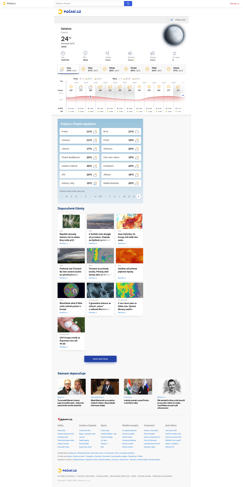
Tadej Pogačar (84, 440)
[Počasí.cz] (69, 11)
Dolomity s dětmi (149, 447)
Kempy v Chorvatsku (151, 430)
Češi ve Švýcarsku (150, 440)
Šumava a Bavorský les (152, 437)
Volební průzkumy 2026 (66, 434)
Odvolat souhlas (144, 476)
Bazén (69, 456)
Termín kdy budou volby (66, 440)
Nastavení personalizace (162, 476)
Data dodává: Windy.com (120, 476)
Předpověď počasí (84, 453)
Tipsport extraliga (107, 437)
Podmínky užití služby (86, 476)
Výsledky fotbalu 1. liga (109, 434)
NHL (102, 447)
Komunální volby (63, 447)
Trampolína (90, 456)
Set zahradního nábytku (119, 456)
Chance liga (105, 430)
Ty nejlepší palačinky (129, 430)
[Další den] (182, 95)
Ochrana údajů (102, 476)
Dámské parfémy (104, 460)
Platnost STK (169, 447)
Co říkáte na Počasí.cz (67, 476)
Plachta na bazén (79, 456)
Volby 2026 (61, 430)
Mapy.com (73, 453)
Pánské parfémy (154, 460)
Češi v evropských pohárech (125, 453)
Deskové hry (124, 460)
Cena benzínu (109, 453)
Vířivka (140, 456)
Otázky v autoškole (171, 444)
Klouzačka (106, 456)
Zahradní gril (132, 456)
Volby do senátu (63, 444)
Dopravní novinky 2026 (173, 437)
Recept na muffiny (128, 434)
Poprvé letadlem (149, 434)
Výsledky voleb (63, 437)
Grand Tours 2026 (85, 447)
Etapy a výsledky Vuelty (87, 434)
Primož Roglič (84, 444)
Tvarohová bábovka (129, 440)
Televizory (133, 460)
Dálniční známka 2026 (173, 434)
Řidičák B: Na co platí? (173, 440)
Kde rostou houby (97, 453)
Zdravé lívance (127, 437)
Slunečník (98, 456)
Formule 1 (104, 444)
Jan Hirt (81, 437)
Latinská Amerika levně (152, 444)
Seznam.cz (234, 4)
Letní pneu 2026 (171, 430)
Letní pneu (115, 460)
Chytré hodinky (143, 460)
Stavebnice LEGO (91, 460)
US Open (104, 440)
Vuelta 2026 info (84, 430)
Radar (133, 476)
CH (100, 196)
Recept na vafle (127, 444)
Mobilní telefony (79, 460)
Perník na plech (127, 447)
